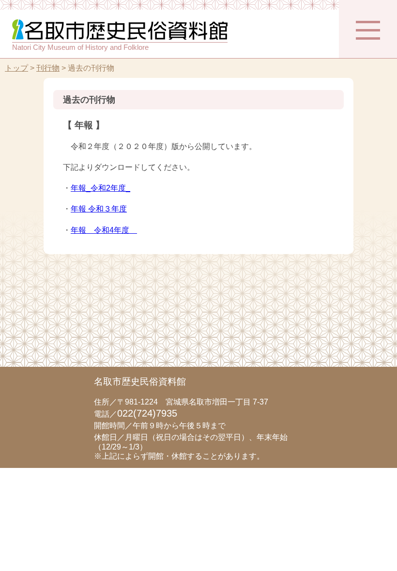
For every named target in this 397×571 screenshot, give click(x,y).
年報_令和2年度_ (100, 188)
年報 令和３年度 (99, 209)
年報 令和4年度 (104, 230)
